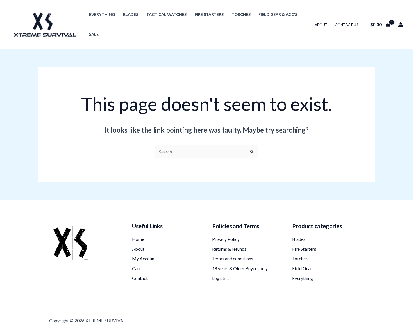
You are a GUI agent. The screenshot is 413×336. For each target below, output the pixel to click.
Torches (241, 14)
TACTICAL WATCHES (166, 14)
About (321, 25)
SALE (94, 34)
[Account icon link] (400, 24)
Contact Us (346, 25)
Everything (102, 14)
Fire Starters (209, 14)
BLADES (130, 14)
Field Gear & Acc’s (277, 14)
